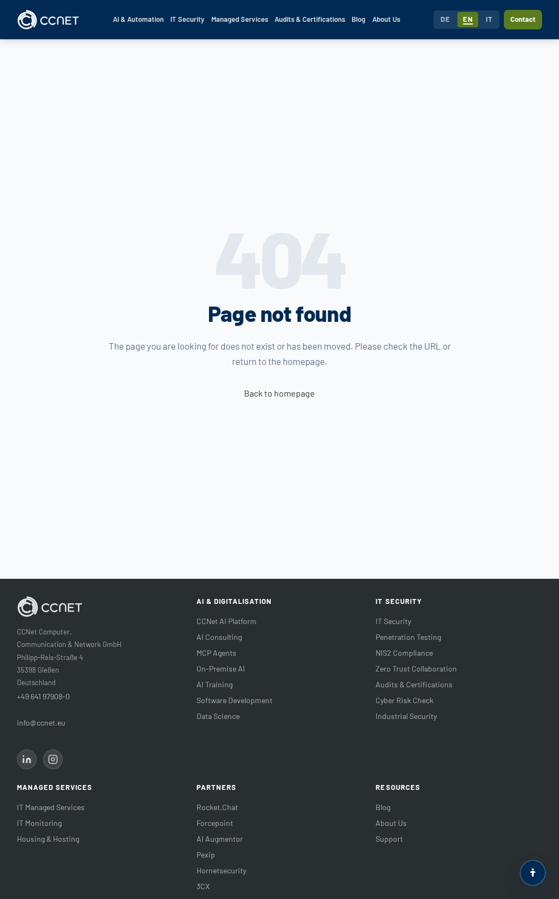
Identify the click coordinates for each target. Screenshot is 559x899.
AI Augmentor (220, 838)
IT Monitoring (39, 823)
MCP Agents (216, 652)
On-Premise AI (221, 668)
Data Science (218, 716)
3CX (203, 886)
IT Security (187, 19)
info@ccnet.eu (41, 722)
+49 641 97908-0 (43, 696)
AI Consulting (219, 637)
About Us (386, 19)
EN (468, 19)
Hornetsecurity (221, 870)
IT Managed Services (51, 807)
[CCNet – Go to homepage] (48, 19)
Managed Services (239, 19)
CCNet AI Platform (227, 621)
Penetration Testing (408, 637)
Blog (358, 19)
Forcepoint (215, 823)
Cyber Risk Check (404, 700)
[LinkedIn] (27, 759)
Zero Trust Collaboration (416, 668)
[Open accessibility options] (533, 873)
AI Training (215, 684)
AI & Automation (138, 19)
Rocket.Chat (217, 807)
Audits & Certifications (310, 19)
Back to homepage (279, 393)
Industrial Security (406, 716)
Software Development (234, 700)
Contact (523, 19)
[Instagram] (53, 759)
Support (389, 838)
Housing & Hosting (48, 838)
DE (445, 19)
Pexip (206, 854)
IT (489, 19)
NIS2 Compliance (404, 652)
